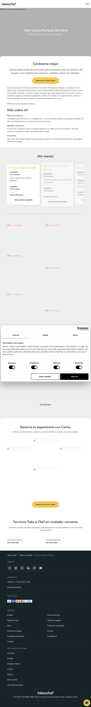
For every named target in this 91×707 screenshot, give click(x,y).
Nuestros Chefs (60, 697)
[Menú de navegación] (87, 3)
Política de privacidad (55, 625)
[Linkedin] (28, 568)
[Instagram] (15, 568)
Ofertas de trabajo (14, 631)
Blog (9, 625)
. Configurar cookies (71, 697)
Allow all (74, 376)
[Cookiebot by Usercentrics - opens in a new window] (78, 328)
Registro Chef (12, 620)
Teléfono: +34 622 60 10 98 (18, 582)
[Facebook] (9, 568)
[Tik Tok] (34, 568)
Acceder (10, 641)
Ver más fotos (45, 404)
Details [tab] (45, 335)
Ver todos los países (15, 685)
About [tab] (75, 335)
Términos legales (54, 620)
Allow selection (45, 376)
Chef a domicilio (53, 615)
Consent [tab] (15, 335)
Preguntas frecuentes (15, 636)
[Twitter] (22, 568)
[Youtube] (40, 568)
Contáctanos (52, 636)
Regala (10, 615)
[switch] (34, 367)
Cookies (50, 631)
